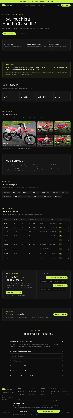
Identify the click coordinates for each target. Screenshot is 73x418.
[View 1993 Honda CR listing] (68, 223)
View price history (22, 33)
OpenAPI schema (33, 397)
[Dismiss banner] (54, 1)
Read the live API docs (46, 1)
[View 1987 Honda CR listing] (68, 249)
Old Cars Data (6, 14)
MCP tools (20, 399)
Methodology (43, 397)
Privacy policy (65, 391)
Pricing (38, 5)
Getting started (32, 391)
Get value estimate (8, 33)
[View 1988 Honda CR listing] (68, 244)
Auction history (21, 391)
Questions (42, 394)
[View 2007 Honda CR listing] (68, 258)
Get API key (65, 5)
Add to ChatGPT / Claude (13, 292)
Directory (42, 391)
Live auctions (21, 394)
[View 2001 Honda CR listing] (68, 227)
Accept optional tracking (48, 411)
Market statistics (21, 397)
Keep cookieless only (25, 411)
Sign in (58, 5)
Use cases (32, 5)
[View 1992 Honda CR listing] (68, 254)
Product (26, 5)
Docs (44, 5)
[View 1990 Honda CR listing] (68, 235)
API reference (32, 394)
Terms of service (66, 394)
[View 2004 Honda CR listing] (68, 231)
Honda (13, 14)
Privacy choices (67, 411)
